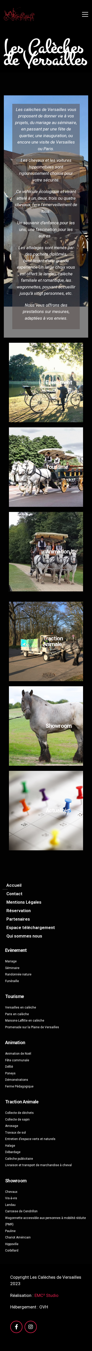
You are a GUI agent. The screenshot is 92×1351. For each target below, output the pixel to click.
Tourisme (57, 467)
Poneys (10, 1073)
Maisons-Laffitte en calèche (24, 1020)
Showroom (59, 726)
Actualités (58, 810)
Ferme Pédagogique (19, 1086)
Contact (14, 893)
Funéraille (12, 981)
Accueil (13, 885)
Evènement (59, 382)
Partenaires (18, 919)
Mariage (11, 961)
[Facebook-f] (16, 1327)
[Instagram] (31, 1327)
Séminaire (12, 968)
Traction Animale (53, 641)
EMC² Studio (46, 1295)
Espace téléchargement (30, 927)
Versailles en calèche (20, 1007)
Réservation (18, 910)
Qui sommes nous (24, 936)
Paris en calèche (17, 1014)
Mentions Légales (23, 902)
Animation (58, 551)
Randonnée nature (18, 974)
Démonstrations (16, 1080)
